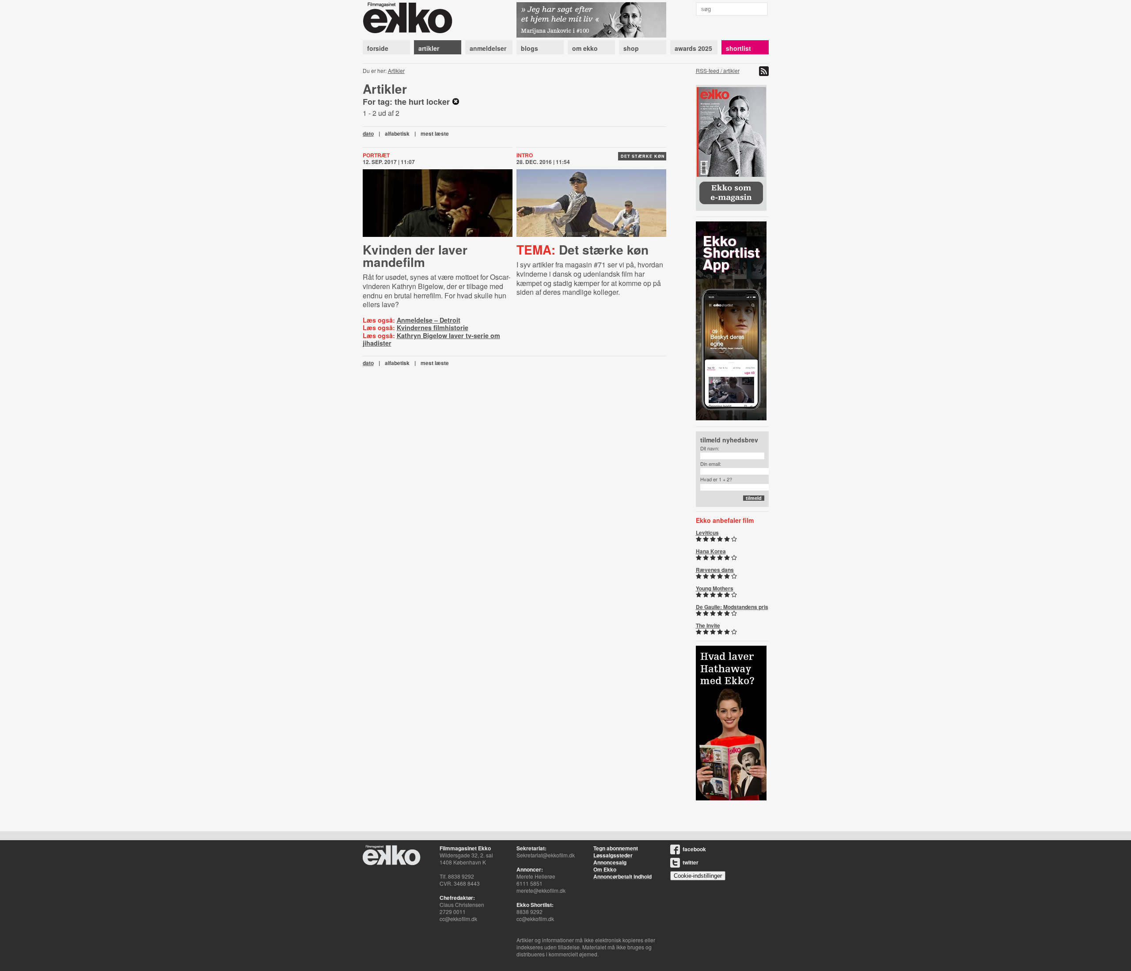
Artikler (396, 70)
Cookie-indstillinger (698, 875)
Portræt (376, 155)
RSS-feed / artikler (718, 70)
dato (368, 133)
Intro (524, 155)
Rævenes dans (715, 570)
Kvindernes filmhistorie (432, 327)
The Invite (708, 625)
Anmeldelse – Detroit (428, 320)
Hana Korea (711, 551)
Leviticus (707, 532)
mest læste (435, 133)
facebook (694, 849)
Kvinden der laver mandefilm (415, 255)
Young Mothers (714, 588)
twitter (690, 862)
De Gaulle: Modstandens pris (732, 607)
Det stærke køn (643, 156)
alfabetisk (397, 133)
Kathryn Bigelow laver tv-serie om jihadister (431, 339)
